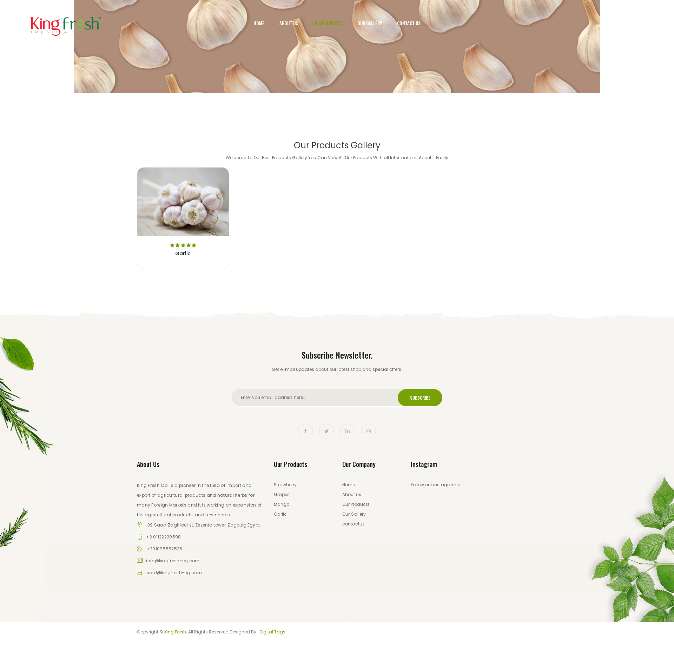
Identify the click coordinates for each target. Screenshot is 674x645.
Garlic (183, 253)
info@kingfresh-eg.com (172, 561)
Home (258, 23)
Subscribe (420, 398)
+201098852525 (165, 549)
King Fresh (175, 631)
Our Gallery (369, 23)
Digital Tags (272, 631)
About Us (288, 23)
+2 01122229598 (163, 537)
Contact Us (409, 23)
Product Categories (337, 70)
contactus (353, 524)
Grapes (282, 494)
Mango (281, 504)
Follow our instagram (434, 485)
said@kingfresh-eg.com (174, 573)
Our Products (327, 23)
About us (351, 494)
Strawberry (285, 485)
